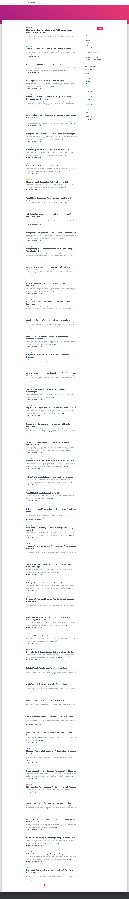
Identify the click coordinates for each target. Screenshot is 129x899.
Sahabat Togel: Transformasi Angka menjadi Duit (46, 668)
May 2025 (88, 112)
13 (53, 885)
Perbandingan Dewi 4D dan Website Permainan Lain (47, 150)
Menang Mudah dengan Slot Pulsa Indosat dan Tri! (47, 182)
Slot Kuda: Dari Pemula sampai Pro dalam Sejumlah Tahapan (51, 787)
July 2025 (88, 107)
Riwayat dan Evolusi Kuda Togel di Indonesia (44, 64)
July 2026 (88, 78)
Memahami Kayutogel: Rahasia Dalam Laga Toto (46, 700)
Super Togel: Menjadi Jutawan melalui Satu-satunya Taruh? (51, 408)
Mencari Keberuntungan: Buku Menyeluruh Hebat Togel (49, 267)
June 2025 (88, 109)
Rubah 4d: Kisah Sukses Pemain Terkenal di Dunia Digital (49, 652)
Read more (50, 38)
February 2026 (89, 91)
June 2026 (88, 81)
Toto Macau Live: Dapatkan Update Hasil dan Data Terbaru (50, 716)
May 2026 (88, 83)
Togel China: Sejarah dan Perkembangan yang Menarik (48, 198)
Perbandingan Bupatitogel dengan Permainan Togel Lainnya (51, 771)
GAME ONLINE (29, 27)
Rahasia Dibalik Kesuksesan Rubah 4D (42, 166)
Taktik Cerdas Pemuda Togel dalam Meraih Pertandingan (49, 477)
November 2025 (89, 99)
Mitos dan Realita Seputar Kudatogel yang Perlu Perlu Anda (50, 838)
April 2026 (88, 86)
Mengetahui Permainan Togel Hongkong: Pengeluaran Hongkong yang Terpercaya (93, 59)
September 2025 (89, 104)
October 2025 (89, 101)
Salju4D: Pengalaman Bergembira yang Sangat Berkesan (49, 854)
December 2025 (89, 96)
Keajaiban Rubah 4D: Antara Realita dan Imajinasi (46, 684)
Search (86, 26)
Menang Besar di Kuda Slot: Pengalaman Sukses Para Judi (50, 461)
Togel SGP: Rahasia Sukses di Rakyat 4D (42, 493)
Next (57, 885)
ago (39, 40)
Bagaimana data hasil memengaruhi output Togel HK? (48, 320)
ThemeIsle (100, 896)
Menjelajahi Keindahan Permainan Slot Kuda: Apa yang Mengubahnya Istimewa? (94, 38)
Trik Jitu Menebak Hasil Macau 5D (40, 636)
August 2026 (88, 76)
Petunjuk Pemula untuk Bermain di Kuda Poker (45, 583)
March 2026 (88, 89)
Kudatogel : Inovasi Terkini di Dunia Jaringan (45, 81)
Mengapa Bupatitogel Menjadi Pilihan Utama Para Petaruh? (51, 233)
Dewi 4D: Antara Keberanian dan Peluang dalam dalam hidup (51, 373)
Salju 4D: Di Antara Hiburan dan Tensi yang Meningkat (49, 48)
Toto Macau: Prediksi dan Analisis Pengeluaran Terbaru (49, 803)
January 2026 (89, 94)
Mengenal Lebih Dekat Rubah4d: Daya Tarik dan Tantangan (50, 134)
